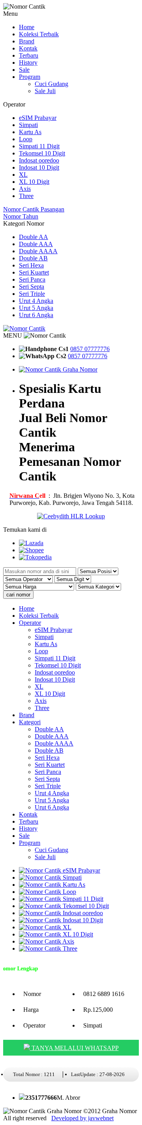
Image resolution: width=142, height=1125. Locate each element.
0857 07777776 (90, 349)
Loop (25, 139)
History (28, 62)
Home (26, 27)
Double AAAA (38, 251)
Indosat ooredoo (39, 160)
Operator (30, 622)
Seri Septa (31, 286)
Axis (25, 188)
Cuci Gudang (51, 83)
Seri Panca (32, 279)
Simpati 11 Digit (39, 146)
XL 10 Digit (34, 181)
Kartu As (30, 132)
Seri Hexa (31, 265)
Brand (26, 41)
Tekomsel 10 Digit (42, 153)
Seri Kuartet (34, 272)
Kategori (30, 722)
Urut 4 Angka (36, 300)
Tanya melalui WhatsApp (74, 1048)
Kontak (28, 48)
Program (29, 76)
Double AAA (36, 244)
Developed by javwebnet (82, 1118)
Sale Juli (45, 91)
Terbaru (28, 55)
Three (26, 195)
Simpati (28, 124)
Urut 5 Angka (36, 308)
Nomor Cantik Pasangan (33, 209)
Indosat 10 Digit (39, 167)
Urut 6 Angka (36, 315)
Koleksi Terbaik (39, 34)
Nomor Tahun (20, 216)
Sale (24, 69)
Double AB (33, 258)
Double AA (33, 237)
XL (23, 174)
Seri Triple (32, 293)
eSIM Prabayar (37, 117)
